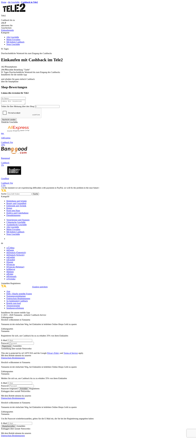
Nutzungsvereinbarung (16, 296)
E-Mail (4, 340)
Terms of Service (71, 353)
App (8, 291)
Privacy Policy (53, 353)
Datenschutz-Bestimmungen (18, 298)
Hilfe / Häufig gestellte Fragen (19, 294)
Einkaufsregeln (7, 30)
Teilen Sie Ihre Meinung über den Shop (17, 106)
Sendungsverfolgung (15, 308)
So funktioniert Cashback (17, 301)
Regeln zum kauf (13, 303)
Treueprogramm (13, 306)
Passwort (5, 343)
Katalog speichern (40, 287)
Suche (4, 194)
